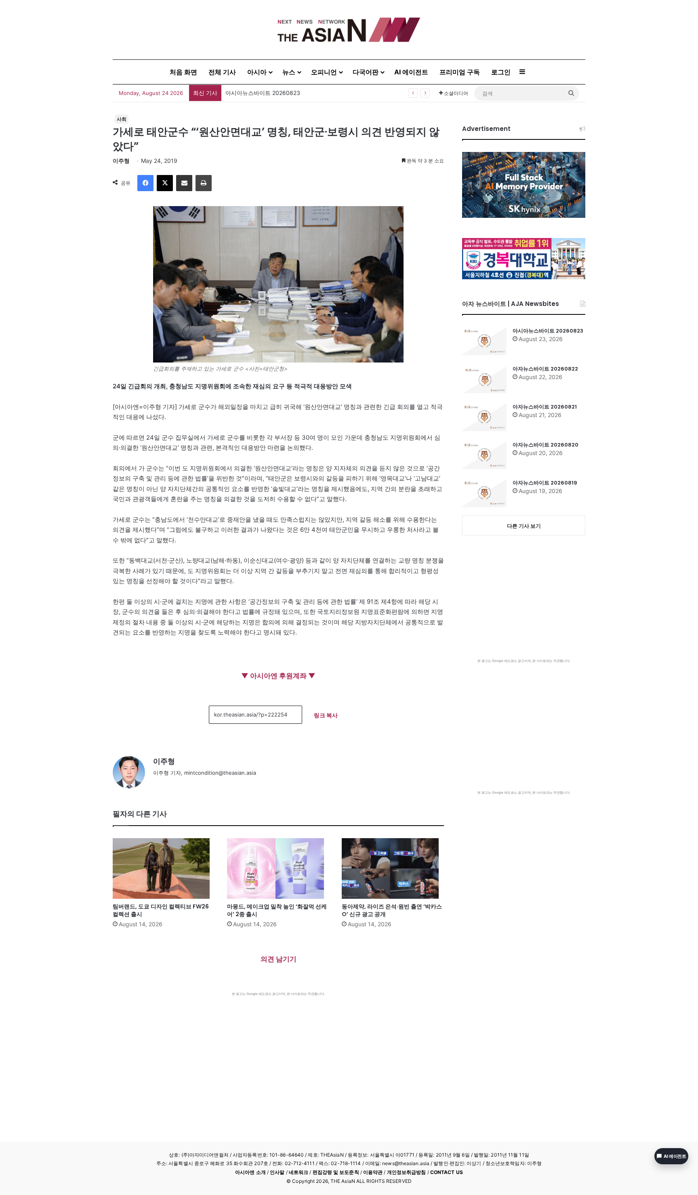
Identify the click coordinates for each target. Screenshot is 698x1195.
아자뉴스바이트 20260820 (545, 445)
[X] (165, 183)
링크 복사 (326, 715)
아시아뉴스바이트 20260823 (548, 331)
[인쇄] (204, 183)
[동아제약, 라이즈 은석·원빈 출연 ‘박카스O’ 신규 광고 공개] (393, 868)
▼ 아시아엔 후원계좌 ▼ (278, 676)
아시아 (257, 72)
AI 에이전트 (411, 72)
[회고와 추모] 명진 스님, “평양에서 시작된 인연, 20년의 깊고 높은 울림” (316, 92)
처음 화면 (183, 72)
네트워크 (298, 1172)
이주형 (121, 160)
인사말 (277, 1172)
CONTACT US (446, 1172)
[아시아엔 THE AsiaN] (349, 29)
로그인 (501, 72)
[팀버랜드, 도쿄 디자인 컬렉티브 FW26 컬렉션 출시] (164, 868)
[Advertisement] (278, 1056)
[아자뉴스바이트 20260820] (484, 455)
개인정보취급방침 (406, 1172)
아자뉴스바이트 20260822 (545, 369)
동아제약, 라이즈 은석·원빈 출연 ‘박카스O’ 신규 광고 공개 (392, 910)
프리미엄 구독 (459, 72)
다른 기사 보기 (524, 526)
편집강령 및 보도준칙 (336, 1172)
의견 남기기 (278, 959)
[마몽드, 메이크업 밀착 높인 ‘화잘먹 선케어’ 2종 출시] (278, 868)
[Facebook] (145, 183)
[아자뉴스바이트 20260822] (484, 379)
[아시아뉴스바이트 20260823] (484, 341)
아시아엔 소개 (250, 1172)
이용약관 (373, 1172)
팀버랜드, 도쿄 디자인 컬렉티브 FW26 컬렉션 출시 (161, 910)
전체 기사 (222, 72)
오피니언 (324, 72)
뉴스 (288, 72)
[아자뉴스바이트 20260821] (484, 417)
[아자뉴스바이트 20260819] (484, 493)
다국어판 (365, 72)
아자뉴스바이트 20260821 (545, 407)
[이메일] (184, 183)
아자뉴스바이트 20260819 (545, 483)
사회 (121, 119)
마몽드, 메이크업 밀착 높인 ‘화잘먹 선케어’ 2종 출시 (277, 910)
